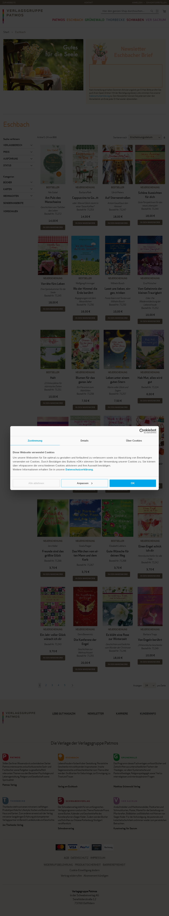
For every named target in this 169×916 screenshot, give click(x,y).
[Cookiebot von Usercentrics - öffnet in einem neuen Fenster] (141, 431)
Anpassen (82, 483)
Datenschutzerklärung (79, 469)
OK (133, 483)
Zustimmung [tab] (35, 440)
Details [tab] (85, 440)
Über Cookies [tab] (134, 440)
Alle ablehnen (36, 483)
